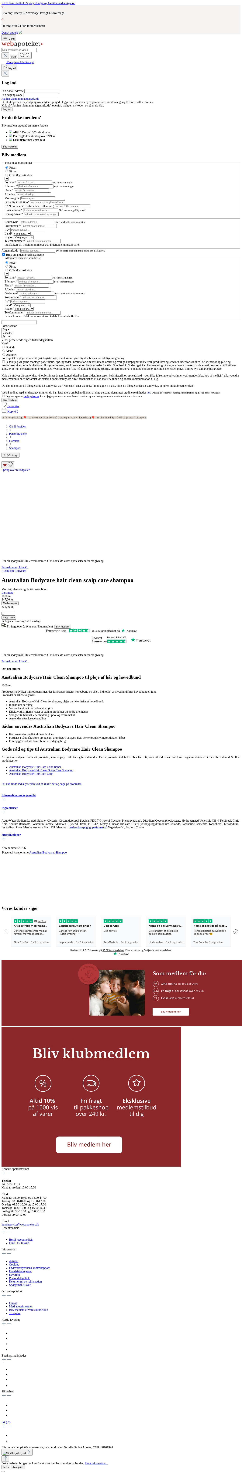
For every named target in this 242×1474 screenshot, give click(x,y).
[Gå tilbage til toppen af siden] (5, 1458)
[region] (121, 512)
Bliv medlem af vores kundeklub (28, 1309)
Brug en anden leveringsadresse (25, 254)
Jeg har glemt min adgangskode (20, 98)
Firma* (9, 190)
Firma (12, 171)
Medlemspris (10, 603)
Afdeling (10, 194)
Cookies (14, 1264)
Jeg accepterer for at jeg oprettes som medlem (41, 396)
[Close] (3, 1471)
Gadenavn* (12, 221)
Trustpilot (14, 1313)
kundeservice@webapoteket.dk (20, 1224)
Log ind (7, 109)
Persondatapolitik (19, 1278)
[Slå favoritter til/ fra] (8, 464)
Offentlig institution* (17, 202)
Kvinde (10, 347)
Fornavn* (11, 182)
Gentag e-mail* (14, 214)
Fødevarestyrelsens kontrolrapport (29, 1267)
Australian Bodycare (41, 852)
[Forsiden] (22, 46)
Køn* (5, 343)
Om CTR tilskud (19, 1243)
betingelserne (31, 396)
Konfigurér (18, 1467)
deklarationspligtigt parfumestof (87, 827)
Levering (14, 1274)
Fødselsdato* (9, 325)
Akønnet (11, 354)
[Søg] (25, 55)
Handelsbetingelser (20, 1271)
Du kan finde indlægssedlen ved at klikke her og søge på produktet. (42, 784)
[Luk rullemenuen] (5, 55)
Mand (9, 351)
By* (7, 229)
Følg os (6, 1422)
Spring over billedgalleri (16, 470)
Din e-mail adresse (13, 91)
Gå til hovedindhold (14, 3)
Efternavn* (12, 186)
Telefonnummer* (15, 240)
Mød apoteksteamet (20, 1306)
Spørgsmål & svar (19, 1284)
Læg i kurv (9, 617)
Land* (9, 233)
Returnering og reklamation (25, 1281)
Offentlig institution (21, 175)
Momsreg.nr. (12, 198)
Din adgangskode (12, 94)
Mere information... (96, 1463)
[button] (91, 1165)
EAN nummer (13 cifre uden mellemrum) (30, 206)
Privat (12, 167)
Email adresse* (14, 210)
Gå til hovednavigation (61, 3)
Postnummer (13, 225)
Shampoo (61, 852)
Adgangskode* (11, 250)
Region (9, 237)
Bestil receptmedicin (21, 1239)
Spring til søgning (37, 3)
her (148, 392)
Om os (13, 1303)
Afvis (6, 1467)
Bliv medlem (10, 146)
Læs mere (7, 592)
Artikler (13, 1261)
